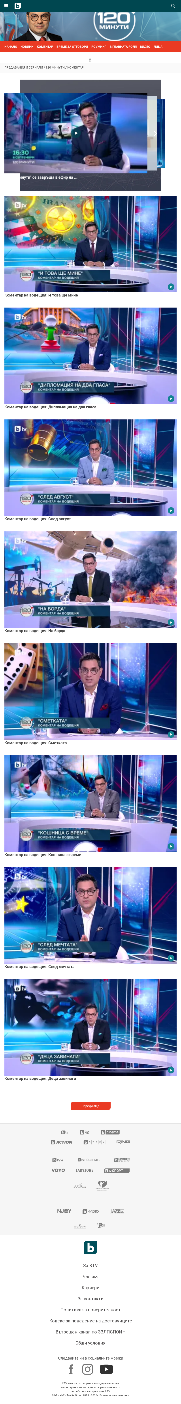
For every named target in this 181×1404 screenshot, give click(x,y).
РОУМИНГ (98, 46)
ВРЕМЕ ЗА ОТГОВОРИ (72, 46)
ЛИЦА (158, 46)
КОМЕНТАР (45, 46)
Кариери (90, 1287)
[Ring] (123, 1142)
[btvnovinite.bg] (89, 1160)
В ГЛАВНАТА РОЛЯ (123, 46)
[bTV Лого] (90, 1247)
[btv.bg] (65, 1132)
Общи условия (90, 1343)
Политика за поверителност (90, 1309)
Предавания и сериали (23, 67)
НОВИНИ (27, 46)
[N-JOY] (64, 1211)
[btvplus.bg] (58, 1160)
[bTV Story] (94, 1142)
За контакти (91, 1298)
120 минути (55, 67)
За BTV (90, 1265)
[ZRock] (102, 1225)
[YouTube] (107, 1367)
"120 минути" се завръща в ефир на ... (42, 177)
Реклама (90, 1276)
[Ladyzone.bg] (84, 1170)
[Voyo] (58, 1170)
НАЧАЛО (10, 46)
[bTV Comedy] (84, 1132)
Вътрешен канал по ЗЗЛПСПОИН (91, 1332)
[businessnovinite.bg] (122, 1160)
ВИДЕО (145, 46)
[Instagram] (88, 1367)
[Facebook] (72, 1367)
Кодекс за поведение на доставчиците (90, 1321)
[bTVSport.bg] (117, 1170)
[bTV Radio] (90, 1211)
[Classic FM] (80, 1225)
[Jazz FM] (116, 1211)
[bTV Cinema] (110, 1132)
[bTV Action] (61, 1142)
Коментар (75, 67)
